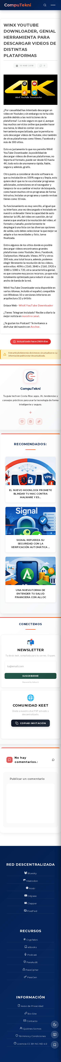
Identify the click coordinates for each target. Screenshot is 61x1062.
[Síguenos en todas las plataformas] (39, 421)
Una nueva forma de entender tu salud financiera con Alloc (30, 594)
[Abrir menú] (53, 5)
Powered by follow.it (30, 682)
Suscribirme (30, 676)
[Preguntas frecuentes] (30, 421)
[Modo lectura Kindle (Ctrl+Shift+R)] (54, 1034)
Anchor (35, 326)
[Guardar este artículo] (54, 1044)
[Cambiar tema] (54, 1024)
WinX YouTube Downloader (36, 305)
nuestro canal (30, 316)
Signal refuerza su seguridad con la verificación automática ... (30, 544)
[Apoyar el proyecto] (22, 421)
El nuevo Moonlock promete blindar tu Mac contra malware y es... (30, 494)
